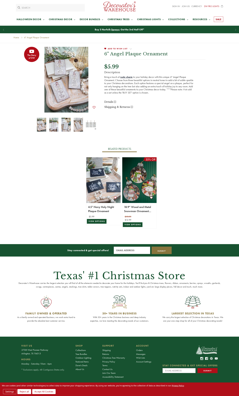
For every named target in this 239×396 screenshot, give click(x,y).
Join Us (186, 6)
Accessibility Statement (113, 376)
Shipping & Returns (117, 107)
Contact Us (107, 369)
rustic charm (126, 77)
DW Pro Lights (211, 6)
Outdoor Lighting (83, 357)
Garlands (116, 29)
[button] (222, 6)
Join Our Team (109, 372)
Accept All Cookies (43, 391)
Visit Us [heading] (26, 345)
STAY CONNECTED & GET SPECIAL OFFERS (190, 365)
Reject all (24, 391)
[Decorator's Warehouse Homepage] (206, 349)
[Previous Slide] (3, 30)
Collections (81, 350)
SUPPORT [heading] (108, 345)
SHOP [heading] (79, 345)
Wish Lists (140, 357)
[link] (201, 358)
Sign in (176, 6)
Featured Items (82, 361)
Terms (104, 365)
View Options (97, 221)
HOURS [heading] (26, 359)
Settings (9, 391)
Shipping (106, 350)
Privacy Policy (108, 361)
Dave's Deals (81, 365)
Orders (139, 350)
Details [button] (109, 101)
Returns (105, 354)
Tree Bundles (81, 354)
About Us (80, 369)
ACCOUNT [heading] (142, 345)
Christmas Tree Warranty (113, 357)
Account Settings (143, 361)
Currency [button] (196, 6)
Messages (140, 354)
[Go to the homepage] (119, 6)
